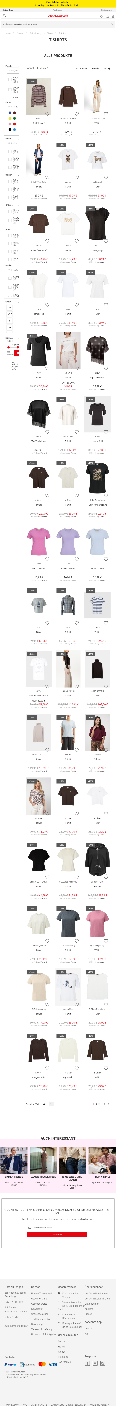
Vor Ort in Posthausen (96, 1293)
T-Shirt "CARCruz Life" (97, 505)
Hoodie (97, 886)
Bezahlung (37, 1324)
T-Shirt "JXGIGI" (39, 568)
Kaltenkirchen (107, 10)
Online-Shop (7, 10)
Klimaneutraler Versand (70, 1295)
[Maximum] (18, 347)
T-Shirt (68, 123)
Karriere (89, 1308)
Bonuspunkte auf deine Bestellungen (72, 1325)
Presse (88, 1314)
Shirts (50, 33)
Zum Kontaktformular (16, 1325)
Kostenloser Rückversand (69, 1316)
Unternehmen (92, 1303)
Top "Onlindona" (97, 377)
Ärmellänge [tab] (11, 229)
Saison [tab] (8, 175)
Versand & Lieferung (42, 1329)
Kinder (61, 1351)
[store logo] (39, 16)
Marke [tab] (8, 265)
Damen (20, 33)
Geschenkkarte (39, 1303)
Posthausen (58, 10)
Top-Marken (64, 1362)
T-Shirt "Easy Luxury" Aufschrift (39, 695)
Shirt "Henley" (39, 123)
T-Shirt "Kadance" (39, 250)
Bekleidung (35, 33)
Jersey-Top (97, 250)
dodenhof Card (39, 1298)
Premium (63, 1356)
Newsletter (36, 1308)
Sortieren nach (82, 68)
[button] (47, 113)
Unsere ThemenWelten (43, 1293)
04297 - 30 (12, 1317)
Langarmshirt (38, 1077)
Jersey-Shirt (97, 441)
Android (89, 1328)
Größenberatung (39, 1314)
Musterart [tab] (10, 138)
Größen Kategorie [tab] (12, 205)
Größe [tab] (8, 301)
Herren (61, 1346)
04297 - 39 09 (14, 1302)
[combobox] (58, 24)
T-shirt (97, 632)
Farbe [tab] (8, 102)
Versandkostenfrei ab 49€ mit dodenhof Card (71, 1306)
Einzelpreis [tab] (10, 338)
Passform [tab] (10, 66)
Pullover (97, 759)
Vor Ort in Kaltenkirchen (97, 1298)
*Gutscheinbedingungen (15, 1372)
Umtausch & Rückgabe (43, 1334)
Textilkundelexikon (41, 1319)
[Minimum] (8, 347)
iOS (86, 1333)
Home (8, 33)
